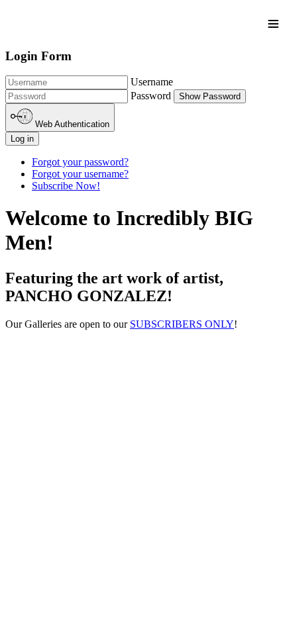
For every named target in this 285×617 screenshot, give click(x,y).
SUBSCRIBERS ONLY (182, 324)
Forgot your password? (80, 161)
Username (152, 81)
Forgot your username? (80, 173)
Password (151, 95)
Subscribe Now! (66, 185)
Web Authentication (70, 125)
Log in (22, 139)
